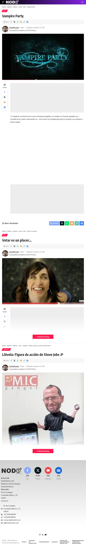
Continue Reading (43, 337)
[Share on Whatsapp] (17, 22)
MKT (4, 11)
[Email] (20, 22)
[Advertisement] (47, 97)
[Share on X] (14, 22)
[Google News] (58, 473)
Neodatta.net (15, 543)
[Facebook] (27, 473)
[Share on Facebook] (11, 22)
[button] (4, 2)
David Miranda (14, 28)
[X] (38, 473)
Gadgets (6, 349)
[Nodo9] (12, 2)
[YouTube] (45, 534)
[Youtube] (48, 473)
